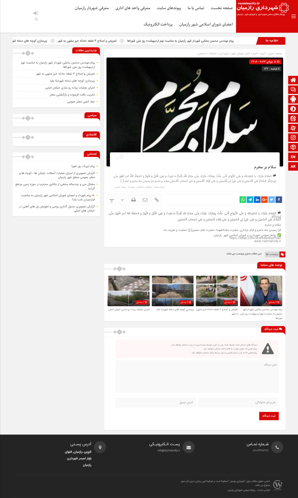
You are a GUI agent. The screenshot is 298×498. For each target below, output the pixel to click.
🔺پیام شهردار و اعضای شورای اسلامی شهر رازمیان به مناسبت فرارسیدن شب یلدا (58, 197)
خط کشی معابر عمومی (81, 101)
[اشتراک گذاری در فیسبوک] (279, 199)
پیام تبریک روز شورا (83, 166)
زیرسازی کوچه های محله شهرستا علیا (46, 40)
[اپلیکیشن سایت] (293, 99)
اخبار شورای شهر (240, 53)
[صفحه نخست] (293, 80)
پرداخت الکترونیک (158, 24)
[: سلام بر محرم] (145, 199)
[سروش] (293, 109)
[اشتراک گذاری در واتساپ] (243, 199)
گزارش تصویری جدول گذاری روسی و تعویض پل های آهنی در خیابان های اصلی (57, 208)
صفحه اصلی (274, 53)
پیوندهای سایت (169, 8)
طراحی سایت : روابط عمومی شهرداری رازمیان (249, 490)
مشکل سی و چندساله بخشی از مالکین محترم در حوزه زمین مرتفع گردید (55, 186)
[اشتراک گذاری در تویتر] (271, 199)
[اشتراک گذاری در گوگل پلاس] (264, 199)
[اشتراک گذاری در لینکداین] (257, 199)
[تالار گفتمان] (293, 90)
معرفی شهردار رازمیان (92, 8)
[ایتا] (293, 119)
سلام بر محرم (265, 167)
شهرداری (224, 53)
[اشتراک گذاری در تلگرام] (250, 199)
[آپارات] (293, 128)
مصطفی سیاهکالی (144, 187)
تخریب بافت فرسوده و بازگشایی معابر (72, 94)
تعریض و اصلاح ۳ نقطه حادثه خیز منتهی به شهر (108, 40)
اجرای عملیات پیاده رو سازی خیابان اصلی (129, 309)
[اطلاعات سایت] (293, 147)
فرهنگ (212, 53)
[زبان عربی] (293, 167)
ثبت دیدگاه (269, 416)
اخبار (255, 53)
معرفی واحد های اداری (132, 8)
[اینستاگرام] (293, 138)
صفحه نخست (222, 8)
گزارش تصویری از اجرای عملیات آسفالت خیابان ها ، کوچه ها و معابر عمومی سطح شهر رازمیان (57, 175)
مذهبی (201, 53)
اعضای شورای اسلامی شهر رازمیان (206, 24)
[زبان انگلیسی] (293, 157)
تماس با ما (196, 8)
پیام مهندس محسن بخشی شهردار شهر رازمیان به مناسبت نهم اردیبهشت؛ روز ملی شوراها (202, 40)
